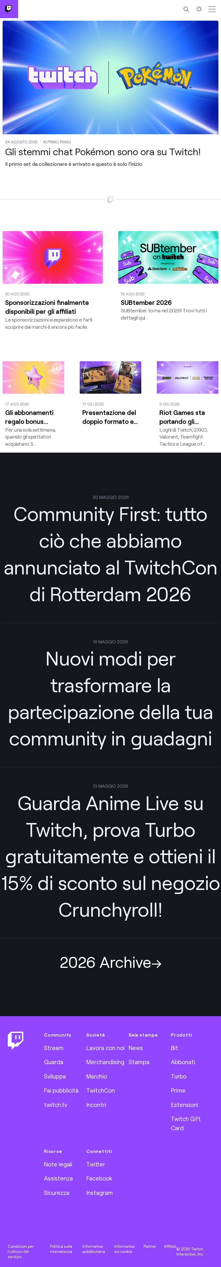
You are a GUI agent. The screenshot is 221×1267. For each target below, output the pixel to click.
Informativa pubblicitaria (94, 1249)
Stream (54, 1047)
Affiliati (170, 1246)
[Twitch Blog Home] (9, 9)
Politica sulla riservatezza (61, 1249)
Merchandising (105, 1061)
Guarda (53, 1061)
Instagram (99, 1192)
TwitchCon (100, 1090)
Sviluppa (55, 1076)
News (136, 1047)
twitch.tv (55, 1104)
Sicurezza (56, 1192)
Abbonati (183, 1061)
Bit (174, 1047)
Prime (178, 1090)
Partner (150, 1246)
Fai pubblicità (61, 1090)
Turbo (178, 1076)
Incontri (96, 1104)
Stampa (139, 1061)
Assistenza (58, 1178)
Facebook (99, 1178)
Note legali (58, 1164)
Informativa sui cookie (124, 1249)
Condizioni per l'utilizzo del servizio (21, 1251)
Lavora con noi (105, 1047)
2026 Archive (105, 961)
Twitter (95, 1164)
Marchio (96, 1076)
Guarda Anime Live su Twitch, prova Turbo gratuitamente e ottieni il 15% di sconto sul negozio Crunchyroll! (110, 856)
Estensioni (184, 1104)
